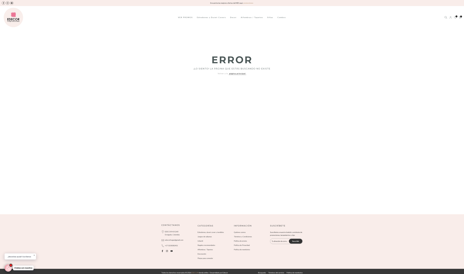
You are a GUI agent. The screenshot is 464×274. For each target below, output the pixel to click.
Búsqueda (262, 273)
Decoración (202, 254)
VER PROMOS (185, 17)
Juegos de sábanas (205, 237)
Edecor (225, 273)
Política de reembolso (242, 249)
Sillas (270, 17)
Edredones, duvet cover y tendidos (211, 232)
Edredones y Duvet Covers (211, 17)
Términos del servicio (276, 273)
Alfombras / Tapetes (252, 17)
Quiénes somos (240, 232)
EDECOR (194, 273)
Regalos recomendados (206, 245)
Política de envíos (240, 241)
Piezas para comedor (205, 258)
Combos (281, 17)
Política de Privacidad (242, 245)
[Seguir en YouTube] (11, 3)
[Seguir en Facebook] (3, 3)
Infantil (200, 241)
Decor (233, 17)
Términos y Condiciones (243, 237)
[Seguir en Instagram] (7, 3)
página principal (237, 73)
